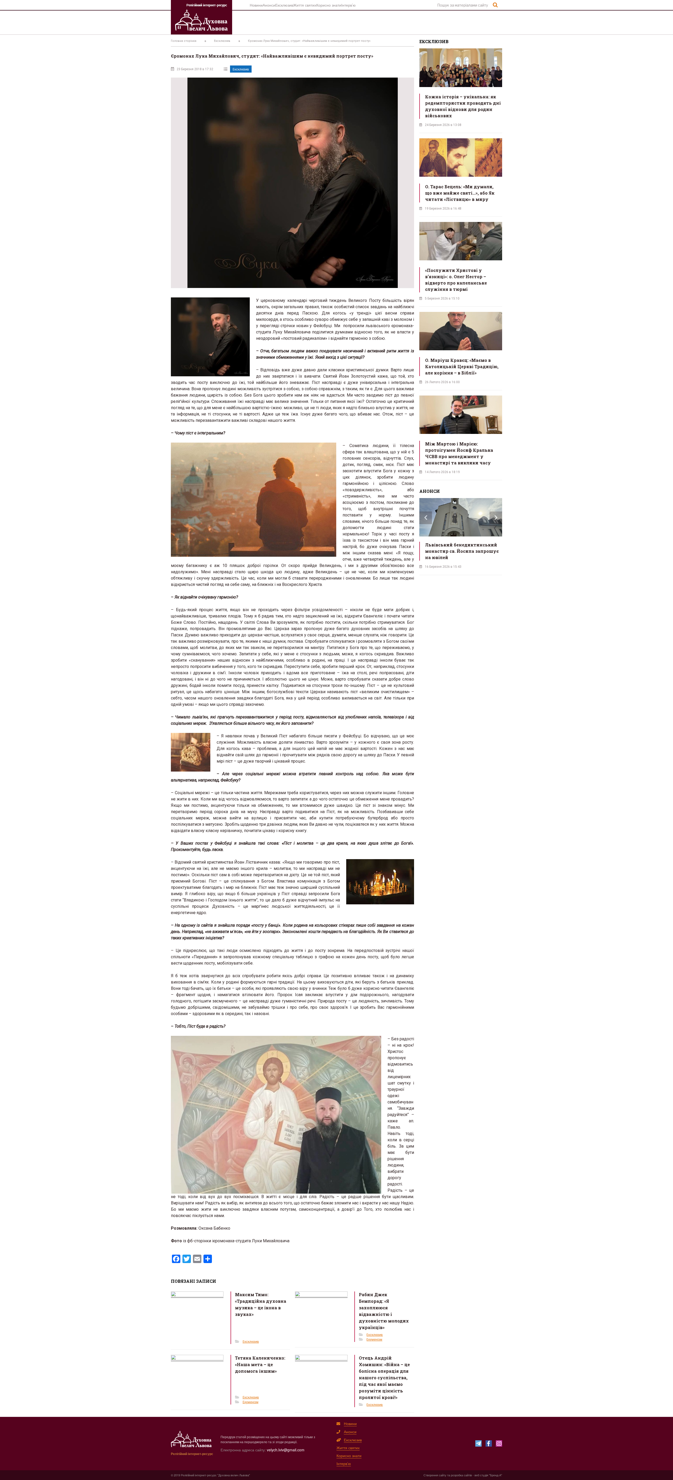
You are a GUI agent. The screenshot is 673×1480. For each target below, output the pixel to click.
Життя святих (304, 5)
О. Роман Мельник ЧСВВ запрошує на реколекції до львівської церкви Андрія (469, 551)
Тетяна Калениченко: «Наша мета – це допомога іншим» (260, 1364)
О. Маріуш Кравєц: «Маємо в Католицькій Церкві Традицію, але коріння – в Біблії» (461, 366)
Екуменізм (374, 1339)
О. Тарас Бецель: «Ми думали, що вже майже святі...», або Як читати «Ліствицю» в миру (459, 193)
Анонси (269, 5)
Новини (256, 5)
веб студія (481, 1475)
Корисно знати (328, 5)
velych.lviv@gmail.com (285, 1449)
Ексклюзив (284, 5)
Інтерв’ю (348, 5)
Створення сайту (435, 1475)
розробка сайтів (461, 1475)
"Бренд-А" (495, 1475)
